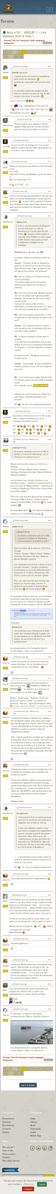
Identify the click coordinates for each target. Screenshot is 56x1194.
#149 (49, 520)
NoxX (5, 901)
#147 (49, 411)
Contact (6, 1157)
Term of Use (7, 1150)
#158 (49, 960)
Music (33, 1125)
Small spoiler (40, 385)
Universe (6, 1122)
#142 (49, 119)
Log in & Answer (28, 1085)
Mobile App (35, 1135)
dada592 (6, 147)
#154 (49, 807)
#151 (49, 678)
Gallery (5, 1132)
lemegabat (7, 417)
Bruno (14, 627)
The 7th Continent (20, 40)
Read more (29, 1184)
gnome (5, 168)
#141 (49, 66)
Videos (33, 1122)
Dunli (5, 990)
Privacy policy (8, 1154)
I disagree (28, 1189)
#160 (49, 1009)
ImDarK (6, 73)
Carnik (5, 684)
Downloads (35, 1128)
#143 (49, 140)
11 (39, 52)
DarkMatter (17, 73)
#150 (49, 657)
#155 (49, 874)
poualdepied (8, 126)
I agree (42, 1184)
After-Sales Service (11, 1160)
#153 (49, 764)
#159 (49, 984)
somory (15, 527)
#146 (49, 216)
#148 (49, 439)
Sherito (6, 663)
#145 (49, 191)
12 (44, 52)
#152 (49, 711)
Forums (7, 40)
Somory (6, 446)
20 (16, 56)
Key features (8, 1125)
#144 (49, 161)
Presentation (8, 1118)
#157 (49, 939)
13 (50, 52)
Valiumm (6, 771)
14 (5, 56)
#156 (49, 895)
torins (5, 197)
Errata (33, 1132)
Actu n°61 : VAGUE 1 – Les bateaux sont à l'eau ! (24, 34)
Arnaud (6, 527)
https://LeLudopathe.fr (34, 650)
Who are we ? (8, 1147)
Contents (6, 1128)
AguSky (6, 966)
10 (33, 52)
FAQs (32, 1118)
